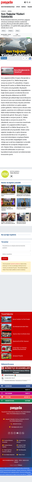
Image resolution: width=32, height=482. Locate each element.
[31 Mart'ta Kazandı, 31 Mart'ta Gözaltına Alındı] (8, 217)
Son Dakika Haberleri (9, 454)
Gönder (4, 258)
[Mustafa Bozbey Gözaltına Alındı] (24, 217)
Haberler (3, 11)
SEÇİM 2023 (26, 460)
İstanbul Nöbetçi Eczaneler (7, 441)
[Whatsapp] (20, 433)
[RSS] (23, 433)
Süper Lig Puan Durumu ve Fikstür (7, 450)
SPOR (18, 7)
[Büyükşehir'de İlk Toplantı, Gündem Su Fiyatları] (8, 202)
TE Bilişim (20, 465)
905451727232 (17, 424)
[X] (12, 433)
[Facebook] (9, 433)
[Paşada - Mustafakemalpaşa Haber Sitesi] (7, 2)
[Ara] (27, 2)
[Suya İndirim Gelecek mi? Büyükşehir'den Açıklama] (24, 189)
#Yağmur (10, 30)
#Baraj (17, 30)
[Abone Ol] (30, 58)
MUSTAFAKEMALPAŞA (7, 7)
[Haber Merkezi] (5, 174)
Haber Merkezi (14, 173)
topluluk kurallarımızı (15, 263)
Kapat (29, 474)
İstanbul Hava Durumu (21, 441)
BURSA (24, 7)
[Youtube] (17, 433)
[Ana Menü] (29, 2)
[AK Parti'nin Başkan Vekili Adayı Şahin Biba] (24, 202)
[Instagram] (14, 433)
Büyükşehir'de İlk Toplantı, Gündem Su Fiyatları (7, 209)
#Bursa (3, 30)
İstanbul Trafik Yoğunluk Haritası (21, 446)
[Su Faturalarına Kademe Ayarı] (8, 189)
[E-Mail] (11, 176)
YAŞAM (29, 7)
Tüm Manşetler (22, 449)
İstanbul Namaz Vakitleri (7, 446)
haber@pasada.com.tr (17, 427)
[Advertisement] (16, 293)
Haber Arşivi (22, 454)
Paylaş (4, 58)
